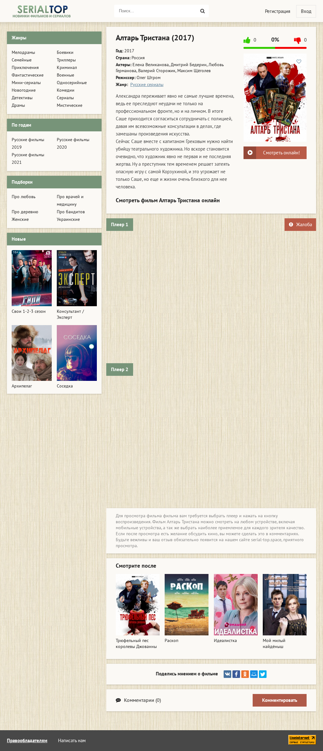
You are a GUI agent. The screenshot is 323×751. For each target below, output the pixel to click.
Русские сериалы (146, 84)
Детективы (22, 97)
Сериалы (65, 97)
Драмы (18, 105)
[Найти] (202, 11)
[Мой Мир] (254, 674)
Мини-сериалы (26, 82)
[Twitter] (263, 674)
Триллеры (66, 60)
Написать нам (72, 740)
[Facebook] (236, 674)
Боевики (65, 52)
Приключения (25, 67)
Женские (20, 219)
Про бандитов (71, 212)
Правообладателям (27, 740)
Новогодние (24, 90)
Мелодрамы (23, 52)
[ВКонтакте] (227, 674)
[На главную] (41, 11)
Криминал (67, 67)
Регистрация (277, 11)
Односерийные (72, 82)
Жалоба (304, 224)
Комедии (65, 90)
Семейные (22, 60)
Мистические (69, 105)
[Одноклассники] (245, 674)
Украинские (68, 219)
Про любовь (24, 196)
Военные (65, 75)
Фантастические (28, 75)
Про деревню (25, 212)
